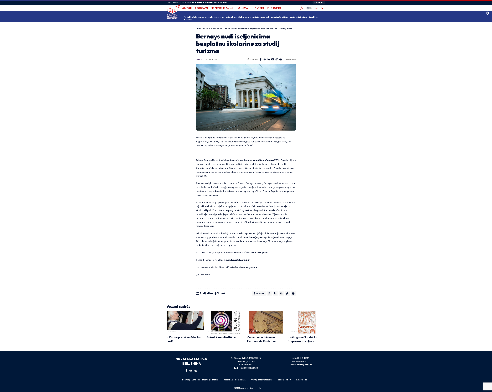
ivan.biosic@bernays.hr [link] (238, 259)
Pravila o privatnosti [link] (204, 2)
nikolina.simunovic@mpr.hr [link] (244, 267)
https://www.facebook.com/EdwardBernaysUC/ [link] (253, 160)
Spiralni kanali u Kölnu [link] (221, 337)
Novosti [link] (200, 59)
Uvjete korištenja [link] (221, 2)
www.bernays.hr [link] (259, 252)
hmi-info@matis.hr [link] (303, 364)
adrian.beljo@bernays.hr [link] (257, 237)
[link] (487, 13)
